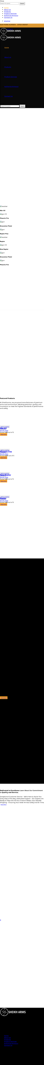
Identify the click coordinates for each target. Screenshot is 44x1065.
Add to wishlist (5, 426)
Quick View (4, 430)
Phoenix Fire (6, 452)
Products (7, 12)
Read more (4, 434)
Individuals (4, 697)
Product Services (10, 13)
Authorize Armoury (11, 15)
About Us (7, 10)
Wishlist (7, 21)
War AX (3, 428)
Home (6, 8)
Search (22, 3)
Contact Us (8, 17)
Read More (3, 804)
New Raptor (5, 475)
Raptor (3, 498)
